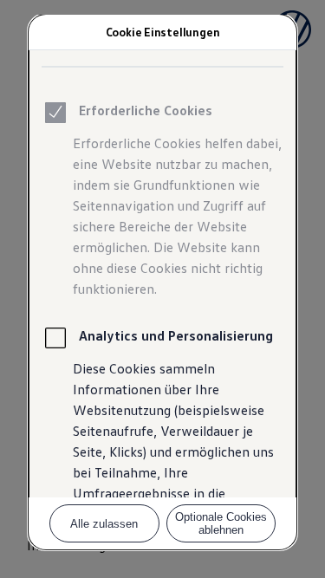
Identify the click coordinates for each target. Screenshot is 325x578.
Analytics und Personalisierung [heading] (176, 335)
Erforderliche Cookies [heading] (145, 110)
